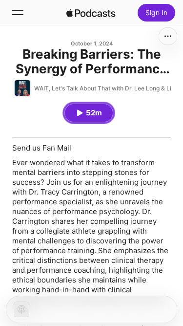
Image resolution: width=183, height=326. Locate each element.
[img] (91, 13)
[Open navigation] (17, 12)
